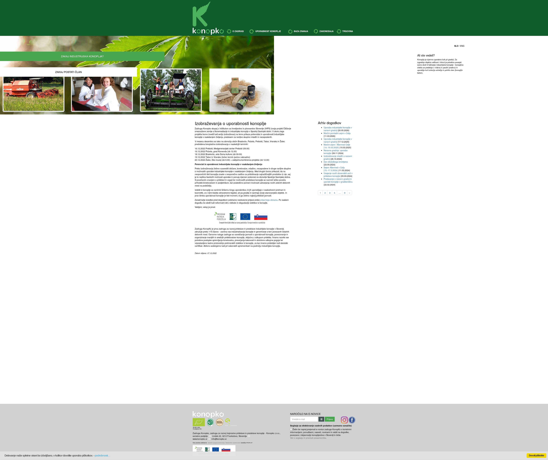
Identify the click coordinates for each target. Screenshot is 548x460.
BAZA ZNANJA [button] (300, 31)
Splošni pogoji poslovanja (216, 443)
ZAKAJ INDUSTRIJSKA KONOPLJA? (82, 56)
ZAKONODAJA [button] (326, 31)
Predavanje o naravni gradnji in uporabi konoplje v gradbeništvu (338, 180)
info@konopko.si (218, 438)
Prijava (330, 419)
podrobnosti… (102, 455)
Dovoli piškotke (536, 455)
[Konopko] (201, 13)
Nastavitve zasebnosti (232, 443)
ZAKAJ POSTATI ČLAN (68, 72)
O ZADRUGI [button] (238, 31)
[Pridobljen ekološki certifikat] (204, 419)
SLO (456, 45)
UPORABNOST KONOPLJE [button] (268, 31)
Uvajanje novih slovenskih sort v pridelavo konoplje (338, 174)
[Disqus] (243, 290)
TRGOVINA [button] (347, 31)
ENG (462, 45)
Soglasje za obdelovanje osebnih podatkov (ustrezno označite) (321, 425)
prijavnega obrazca (269, 199)
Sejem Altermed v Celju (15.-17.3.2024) (334, 169)
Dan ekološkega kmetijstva (336, 161)
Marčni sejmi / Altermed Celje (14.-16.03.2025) (337, 146)
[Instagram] (344, 420)
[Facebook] (351, 420)
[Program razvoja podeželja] (214, 446)
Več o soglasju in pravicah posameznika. (308, 437)
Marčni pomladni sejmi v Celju (337, 133)
